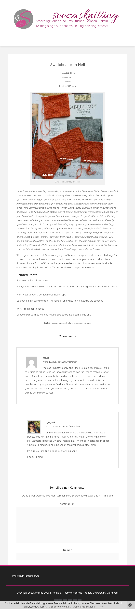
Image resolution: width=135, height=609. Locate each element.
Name (67, 550)
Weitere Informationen (84, 606)
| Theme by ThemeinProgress (66, 592)
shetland (69, 323)
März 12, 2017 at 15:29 (54, 362)
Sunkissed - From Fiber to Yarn (32, 280)
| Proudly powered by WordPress (101, 592)
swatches (78, 323)
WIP (69, 86)
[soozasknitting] (67, 18)
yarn (74, 86)
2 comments (67, 77)
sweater (87, 323)
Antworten (71, 362)
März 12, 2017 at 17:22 (57, 426)
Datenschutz (32, 576)
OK (101, 606)
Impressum (18, 576)
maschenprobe (57, 323)
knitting (62, 86)
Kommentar (67, 504)
